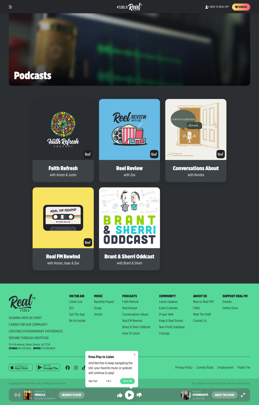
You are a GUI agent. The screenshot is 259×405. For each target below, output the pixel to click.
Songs (98, 308)
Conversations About (135, 314)
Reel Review (129, 308)
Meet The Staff (202, 314)
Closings (164, 333)
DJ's (71, 308)
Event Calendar (168, 308)
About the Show (224, 395)
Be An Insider (77, 321)
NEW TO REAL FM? (219, 6)
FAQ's (196, 308)
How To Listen (131, 333)
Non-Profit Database (172, 327)
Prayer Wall (166, 314)
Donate (242, 7)
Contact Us (200, 321)
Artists (98, 314)
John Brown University (235, 383)
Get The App (77, 314)
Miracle (40, 394)
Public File (244, 367)
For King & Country (45, 398)
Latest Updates (168, 302)
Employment (225, 367)
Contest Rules (205, 367)
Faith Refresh (130, 302)
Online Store (230, 308)
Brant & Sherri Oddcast (136, 327)
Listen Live (75, 302)
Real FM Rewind (132, 321)
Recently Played (104, 302)
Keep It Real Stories (171, 321)
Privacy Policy (183, 367)
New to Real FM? (203, 302)
